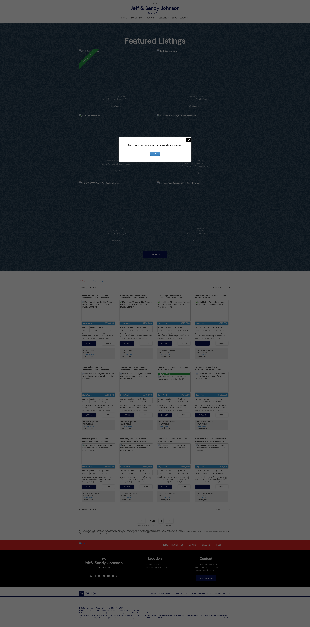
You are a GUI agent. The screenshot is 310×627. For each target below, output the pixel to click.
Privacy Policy (196, 593)
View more (155, 254)
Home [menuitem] (124, 18)
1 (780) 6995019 (88, 354)
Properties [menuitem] (136, 18)
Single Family (98, 281)
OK (155, 154)
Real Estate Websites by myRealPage (216, 593)
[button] (91, 576)
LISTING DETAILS (89, 343)
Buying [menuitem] (150, 18)
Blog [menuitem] (174, 18)
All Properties (84, 281)
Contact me (206, 578)
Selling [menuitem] (163, 18)
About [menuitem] (183, 18)
